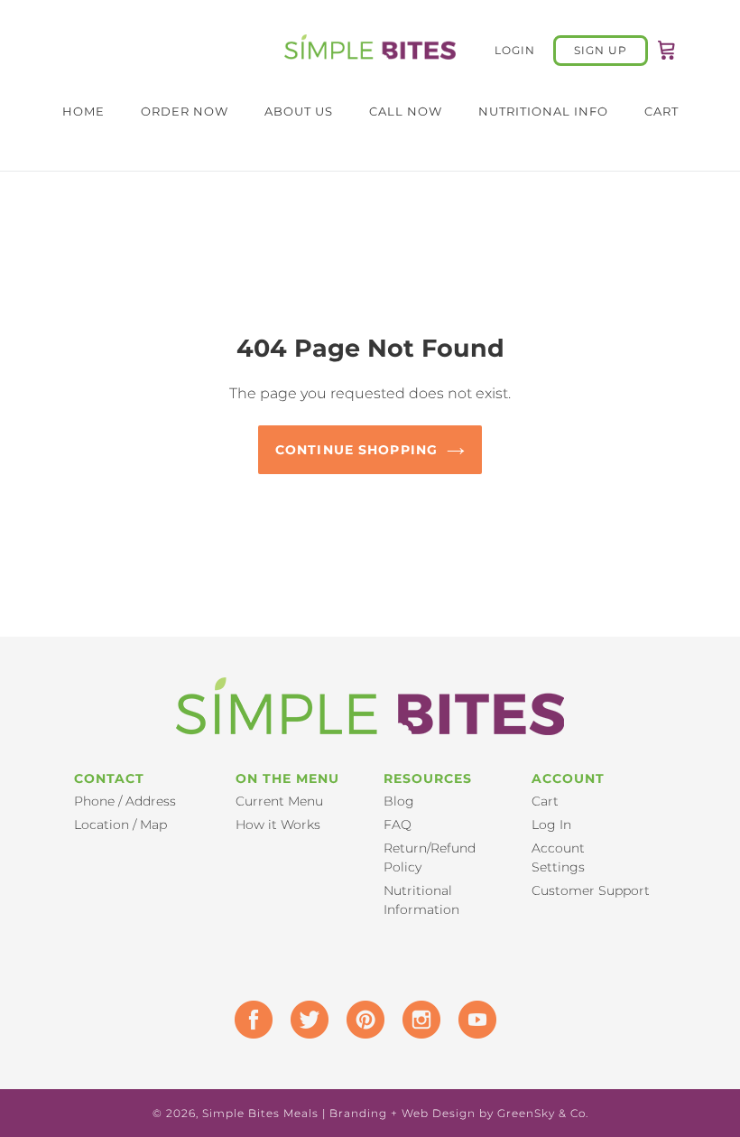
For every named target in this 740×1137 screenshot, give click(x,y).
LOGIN (524, 49)
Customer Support (591, 890)
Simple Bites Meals (260, 1113)
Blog (399, 801)
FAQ (398, 824)
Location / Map (120, 824)
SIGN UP (600, 50)
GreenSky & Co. (542, 1113)
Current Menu (279, 801)
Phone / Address (125, 801)
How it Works (278, 824)
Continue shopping (356, 450)
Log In (551, 824)
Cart (545, 801)
